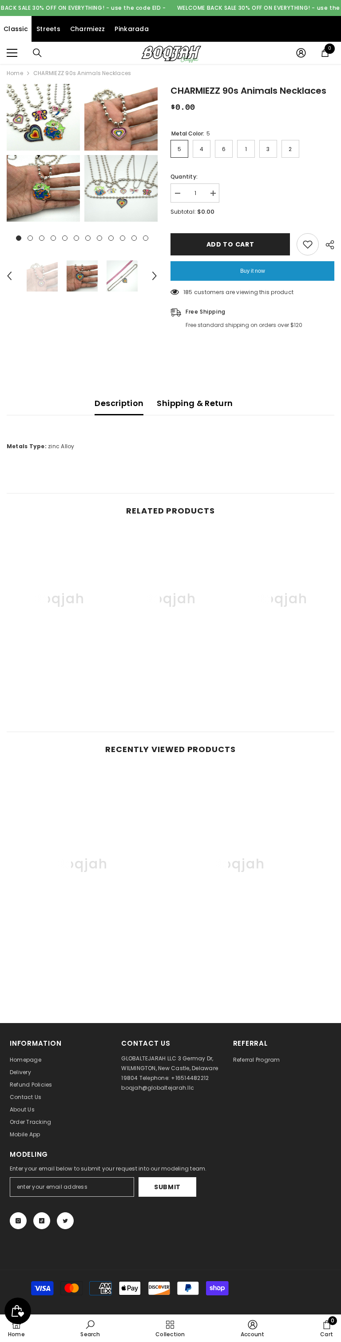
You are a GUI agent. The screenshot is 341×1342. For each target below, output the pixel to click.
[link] (59, 678)
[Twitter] (65, 1220)
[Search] (37, 53)
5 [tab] (64, 238)
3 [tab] (41, 238)
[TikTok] (41, 1220)
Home (15, 73)
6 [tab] (76, 238)
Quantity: (184, 176)
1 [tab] (18, 238)
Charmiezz (87, 28)
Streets (48, 28)
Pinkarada (132, 28)
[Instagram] (18, 1220)
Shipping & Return (195, 403)
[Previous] (9, 276)
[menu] (12, 53)
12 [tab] (145, 238)
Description (119, 403)
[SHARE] (326, 244)
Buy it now (252, 271)
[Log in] (301, 53)
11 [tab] (134, 238)
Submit (167, 1187)
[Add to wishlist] (308, 244)
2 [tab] (30, 238)
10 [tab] (122, 238)
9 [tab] (111, 238)
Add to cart (230, 244)
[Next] (154, 276)
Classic (16, 28)
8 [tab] (99, 238)
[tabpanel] (43, 153)
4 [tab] (53, 238)
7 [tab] (88, 238)
